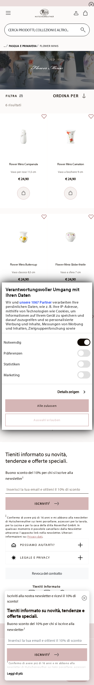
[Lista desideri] (44, 119)
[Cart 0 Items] (85, 13)
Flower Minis (49, 46)
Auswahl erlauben (47, 420)
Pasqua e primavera (23, 46)
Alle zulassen (47, 406)
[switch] (83, 353)
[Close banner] (91, 4)
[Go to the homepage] (44, 13)
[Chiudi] (84, 598)
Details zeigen (68, 392)
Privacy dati (34, 536)
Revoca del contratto (47, 573)
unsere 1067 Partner (35, 302)
